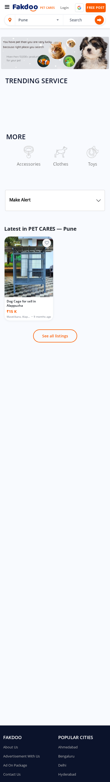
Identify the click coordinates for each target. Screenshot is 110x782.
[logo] (25, 7)
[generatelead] (55, 52)
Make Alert (20, 200)
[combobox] (37, 20)
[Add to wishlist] (46, 243)
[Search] (99, 20)
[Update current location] (10, 20)
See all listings (55, 335)
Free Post (95, 7)
